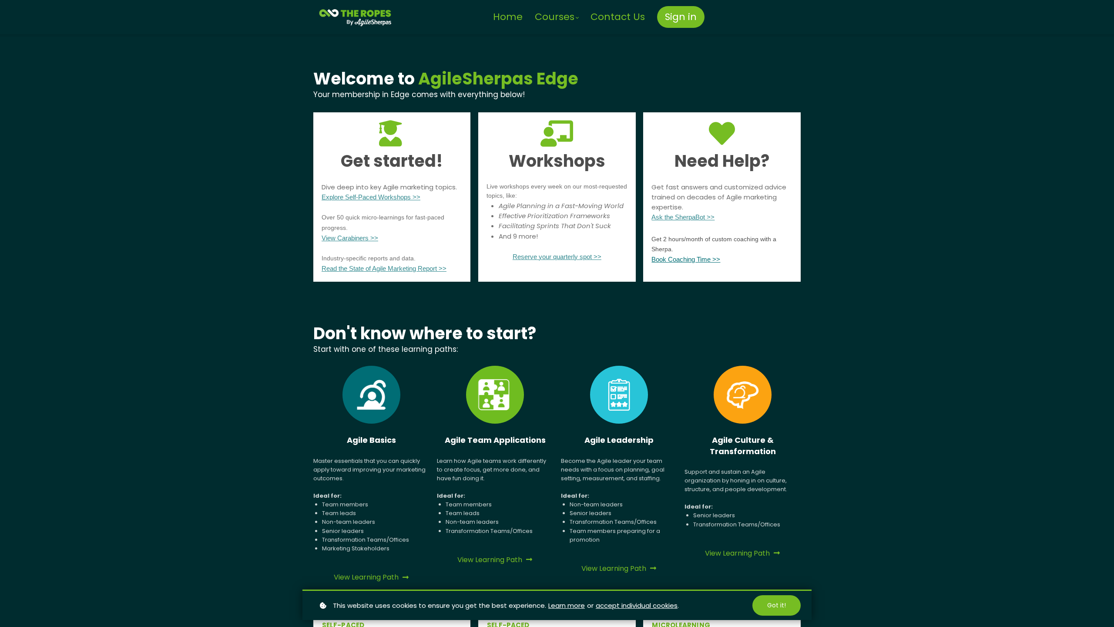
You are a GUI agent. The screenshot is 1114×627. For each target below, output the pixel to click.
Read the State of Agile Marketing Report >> (384, 268)
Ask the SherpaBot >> (683, 217)
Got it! (776, 605)
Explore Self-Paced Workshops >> (371, 197)
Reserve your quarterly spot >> (557, 256)
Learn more (566, 605)
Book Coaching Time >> (685, 259)
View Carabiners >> (350, 238)
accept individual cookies (637, 605)
